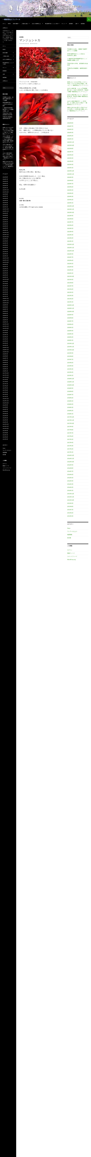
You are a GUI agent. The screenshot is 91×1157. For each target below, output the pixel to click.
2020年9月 (70, 314)
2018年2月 (70, 410)
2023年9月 (70, 215)
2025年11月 (70, 142)
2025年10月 (70, 145)
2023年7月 (70, 222)
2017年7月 (70, 433)
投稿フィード (71, 553)
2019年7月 (70, 359)
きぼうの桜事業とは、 (37, 23)
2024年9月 (70, 177)
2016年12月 (70, 455)
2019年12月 (70, 343)
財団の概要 (15, 23)
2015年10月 (70, 500)
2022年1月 (70, 273)
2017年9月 (70, 426)
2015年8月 (70, 506)
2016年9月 (70, 465)
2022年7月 (70, 257)
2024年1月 (70, 203)
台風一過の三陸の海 (24, 199)
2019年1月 (70, 375)
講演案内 (71, 23)
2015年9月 (70, 503)
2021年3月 (70, 295)
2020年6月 (70, 324)
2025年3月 (70, 164)
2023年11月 (70, 209)
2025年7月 (70, 151)
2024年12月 (70, 171)
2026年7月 (70, 126)
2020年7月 (70, 321)
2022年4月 (70, 266)
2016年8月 (70, 468)
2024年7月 (70, 183)
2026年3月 (70, 132)
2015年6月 (70, 513)
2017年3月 (70, 445)
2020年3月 (70, 334)
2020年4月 (70, 330)
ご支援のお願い (24, 23)
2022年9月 (70, 254)
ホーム (4, 23)
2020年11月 (70, 308)
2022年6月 (70, 260)
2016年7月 (70, 471)
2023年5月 (70, 228)
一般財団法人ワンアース (11, 19)
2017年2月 (70, 449)
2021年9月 (70, 279)
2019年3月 (70, 369)
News (9, 23)
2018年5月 (70, 401)
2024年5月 (70, 190)
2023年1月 (70, 241)
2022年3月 (70, 270)
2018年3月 (70, 407)
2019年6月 (70, 362)
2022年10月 (70, 250)
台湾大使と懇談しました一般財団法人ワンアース (77, 110)
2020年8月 (70, 318)
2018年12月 (70, 378)
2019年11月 (70, 346)
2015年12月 (70, 493)
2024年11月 (70, 174)
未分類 (69, 538)
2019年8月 (70, 356)
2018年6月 (70, 398)
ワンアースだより (72, 531)
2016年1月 (70, 490)
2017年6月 (70, 436)
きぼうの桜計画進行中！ (74, 101)
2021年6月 (70, 289)
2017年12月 (70, 417)
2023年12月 (70, 206)
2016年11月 (70, 458)
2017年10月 (70, 423)
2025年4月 (70, 161)
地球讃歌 (83, 23)
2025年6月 (70, 155)
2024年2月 (70, 199)
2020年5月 (70, 327)
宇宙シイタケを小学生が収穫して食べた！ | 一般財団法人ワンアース (77, 84)
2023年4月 (70, 231)
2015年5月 (70, 516)
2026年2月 (70, 135)
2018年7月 (70, 394)
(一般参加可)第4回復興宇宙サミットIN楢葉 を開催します (77, 59)
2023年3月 (70, 235)
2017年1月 (70, 452)
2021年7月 (70, 286)
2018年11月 (70, 382)
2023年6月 (70, 225)
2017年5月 (70, 439)
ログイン (69, 550)
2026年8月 (70, 123)
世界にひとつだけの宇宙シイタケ (76, 82)
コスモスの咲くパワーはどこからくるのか (31, 206)
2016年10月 (70, 461)
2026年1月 (70, 139)
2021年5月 (70, 292)
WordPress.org (71, 559)
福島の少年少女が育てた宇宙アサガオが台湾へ (8, 163)
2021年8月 (70, 282)
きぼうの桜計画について (74, 95)
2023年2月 (70, 238)
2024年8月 (70, 180)
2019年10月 (70, 350)
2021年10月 (70, 276)
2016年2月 (70, 487)
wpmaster (34, 43)
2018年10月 (70, 385)
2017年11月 (70, 420)
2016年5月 (70, 477)
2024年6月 (70, 187)
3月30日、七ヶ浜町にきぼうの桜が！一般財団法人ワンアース (77, 102)
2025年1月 (70, 167)
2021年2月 (70, 298)
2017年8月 (70, 429)
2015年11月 (70, 497)
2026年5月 (70, 129)
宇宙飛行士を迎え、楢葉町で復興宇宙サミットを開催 (8, 98)
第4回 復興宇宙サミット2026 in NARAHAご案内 (76, 54)
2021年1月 (70, 302)
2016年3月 (70, 484)
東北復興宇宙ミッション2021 (51, 23)
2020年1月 (70, 340)
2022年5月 (70, 263)
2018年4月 (70, 404)
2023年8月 (70, 219)
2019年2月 (70, 372)
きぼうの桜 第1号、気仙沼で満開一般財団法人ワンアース (77, 90)
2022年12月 (70, 244)
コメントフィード (72, 556)
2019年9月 (70, 353)
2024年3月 (70, 196)
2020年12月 (70, 305)
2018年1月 (70, 413)
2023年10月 (70, 212)
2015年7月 (70, 509)
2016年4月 (70, 481)
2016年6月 (70, 474)
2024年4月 (70, 193)
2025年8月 (70, 148)
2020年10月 (70, 311)
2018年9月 (70, 388)
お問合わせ (5, 27)
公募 (76, 23)
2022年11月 (70, 247)
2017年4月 (70, 442)
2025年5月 (70, 158)
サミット (63, 23)
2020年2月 (70, 337)
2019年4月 (70, 366)
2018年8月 (70, 391)
